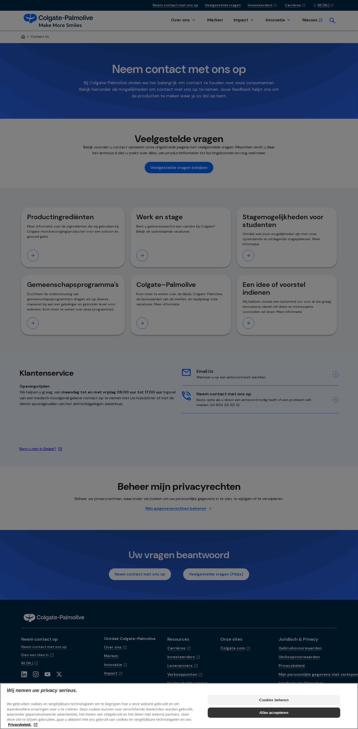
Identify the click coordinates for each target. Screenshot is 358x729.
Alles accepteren (273, 713)
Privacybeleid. (19, 724)
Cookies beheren (273, 700)
